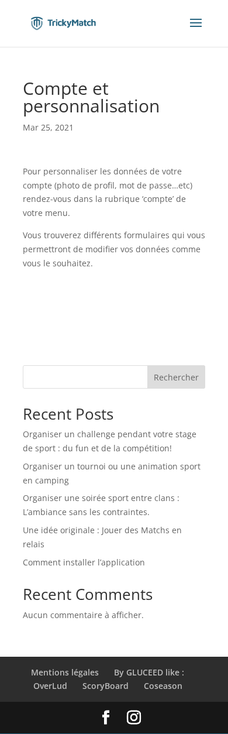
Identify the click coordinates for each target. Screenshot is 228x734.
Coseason (163, 685)
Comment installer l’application (84, 562)
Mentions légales (65, 672)
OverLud (50, 685)
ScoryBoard (105, 685)
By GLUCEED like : (149, 672)
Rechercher (176, 377)
